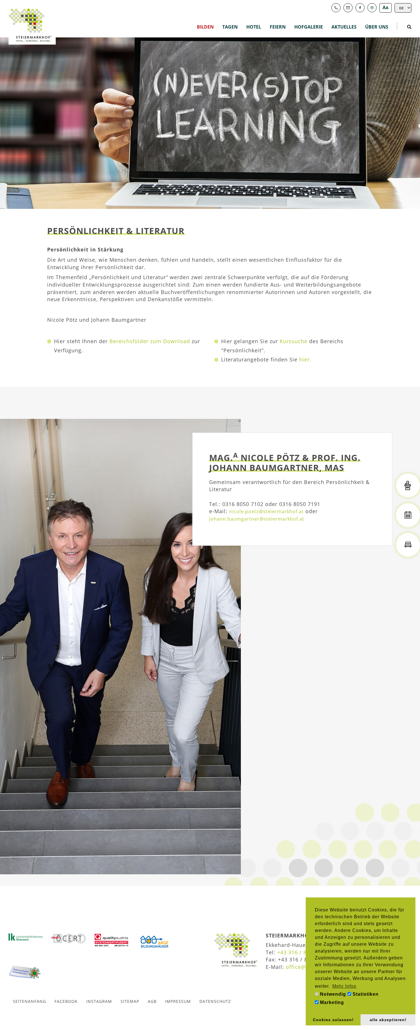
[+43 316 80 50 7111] (336, 7)
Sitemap (130, 1001)
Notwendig (332, 994)
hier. (305, 359)
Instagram (99, 1001)
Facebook (66, 1001)
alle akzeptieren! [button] (388, 1019)
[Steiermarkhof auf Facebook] (360, 7)
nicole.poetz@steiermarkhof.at (266, 511)
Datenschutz (215, 1001)
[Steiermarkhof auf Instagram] (372, 7)
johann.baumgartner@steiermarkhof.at (256, 519)
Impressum (178, 1001)
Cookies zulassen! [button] (333, 1019)
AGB (152, 1001)
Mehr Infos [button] (344, 986)
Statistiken (365, 994)
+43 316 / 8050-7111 (304, 952)
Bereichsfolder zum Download (149, 341)
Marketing (331, 1002)
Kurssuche (293, 341)
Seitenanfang (29, 1001)
